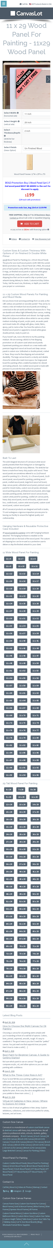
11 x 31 (22, 618)
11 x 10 (21, 566)
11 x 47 (36, 655)
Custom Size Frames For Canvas (32, 1203)
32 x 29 (36, 849)
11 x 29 (36, 611)
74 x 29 (36, 953)
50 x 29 (36, 894)
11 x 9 (8, 566)
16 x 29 (22, 812)
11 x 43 (22, 648)
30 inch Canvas (26, 1136)
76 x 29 (22, 961)
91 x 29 (22, 998)
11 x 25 (22, 603)
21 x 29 (9, 826)
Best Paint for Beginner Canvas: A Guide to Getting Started (26, 1056)
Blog (7, 1191)
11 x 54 (9, 678)
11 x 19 (22, 588)
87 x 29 (9, 991)
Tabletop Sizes (9, 1222)
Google (28, 1191)
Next (48, 79)
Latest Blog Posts (12, 1015)
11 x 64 (22, 700)
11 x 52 (22, 670)
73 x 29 (22, 953)
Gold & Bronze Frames (23, 1206)
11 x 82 (22, 745)
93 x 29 (9, 1006)
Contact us (14, 218)
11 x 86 (36, 752)
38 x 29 (36, 864)
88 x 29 (22, 991)
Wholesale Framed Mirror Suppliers (16, 1225)
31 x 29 (22, 849)
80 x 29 (36, 968)
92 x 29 (36, 998)
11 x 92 (36, 767)
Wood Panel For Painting (38, 1163)
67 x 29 (22, 938)
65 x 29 (36, 931)
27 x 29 (9, 841)
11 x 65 (36, 700)
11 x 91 (22, 767)
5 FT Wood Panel (20, 1172)
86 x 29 (36, 983)
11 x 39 (9, 640)
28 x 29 (22, 841)
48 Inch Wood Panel (34, 1166)
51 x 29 (9, 901)
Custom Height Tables (12, 1219)
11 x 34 (22, 626)
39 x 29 (9, 871)
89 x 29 (36, 991)
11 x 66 (9, 708)
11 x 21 (9, 596)
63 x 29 (9, 931)
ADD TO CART (31, 223)
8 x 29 (32, 789)
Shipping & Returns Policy (12, 1236)
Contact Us (25, 239)
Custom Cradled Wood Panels (14, 1163)
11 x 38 (36, 633)
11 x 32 (36, 618)
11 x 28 (22, 611)
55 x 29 (22, 909)
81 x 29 (9, 976)
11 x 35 (36, 626)
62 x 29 (36, 923)
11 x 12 (9, 573)
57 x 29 (9, 916)
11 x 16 (22, 581)
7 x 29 (20, 789)
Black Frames (8, 1206)
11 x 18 (9, 588)
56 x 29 (36, 909)
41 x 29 (36, 871)
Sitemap (36, 1187)
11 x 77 (36, 730)
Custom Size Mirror (30, 1213)
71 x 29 (36, 946)
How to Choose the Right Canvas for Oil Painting (24, 1027)
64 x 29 (22, 931)
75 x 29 (9, 961)
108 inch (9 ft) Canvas (22, 1145)
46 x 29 (22, 886)
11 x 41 (36, 640)
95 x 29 (36, 1006)
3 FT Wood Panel (37, 1169)
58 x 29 (22, 916)
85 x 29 (22, 983)
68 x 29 (36, 938)
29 (6, 260)
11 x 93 (9, 775)
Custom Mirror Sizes (25, 1216)
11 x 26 (36, 603)
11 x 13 (22, 573)
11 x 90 (9, 767)
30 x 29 (9, 849)
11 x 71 (36, 715)
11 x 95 (36, 775)
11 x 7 (20, 558)
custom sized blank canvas (38, 1127)
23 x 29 (36, 826)
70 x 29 (22, 946)
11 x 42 (9, 648)
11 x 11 (35, 566)
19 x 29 (22, 819)
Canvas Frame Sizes (10, 1203)
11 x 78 (9, 737)
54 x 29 (9, 909)
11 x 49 (22, 663)
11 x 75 (9, 730)
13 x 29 (22, 804)
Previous (5, 79)
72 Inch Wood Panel (21, 1169)
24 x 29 (9, 834)
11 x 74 (36, 722)
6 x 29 (8, 789)
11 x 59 (36, 685)
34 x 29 (22, 856)
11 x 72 (9, 722)
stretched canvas (11, 1130)
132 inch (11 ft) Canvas (12, 1148)
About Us (13, 1187)
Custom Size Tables (42, 1216)
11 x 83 (36, 745)
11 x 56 (36, 678)
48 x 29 (9, 894)
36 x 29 (9, 864)
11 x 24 (9, 603)
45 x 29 (9, 886)
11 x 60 (9, 693)
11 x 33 (9, 626)
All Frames (33, 1209)
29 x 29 (36, 841)
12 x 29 (9, 804)
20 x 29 (36, 819)
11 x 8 (32, 558)
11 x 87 (9, 760)
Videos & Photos (25, 1187)
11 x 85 (22, 752)
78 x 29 (9, 968)
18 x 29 (9, 819)
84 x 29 (9, 983)
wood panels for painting (15, 533)
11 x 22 (22, 596)
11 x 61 (22, 693)
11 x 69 (9, 715)
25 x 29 (22, 834)
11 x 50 (36, 663)
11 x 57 (9, 685)
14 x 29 (36, 804)
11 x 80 (36, 737)
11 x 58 (22, 685)
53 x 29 (36, 901)
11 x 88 (22, 760)
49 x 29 (22, 894)
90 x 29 (9, 998)
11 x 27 (9, 611)
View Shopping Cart (42, 239)
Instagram (17, 1191)
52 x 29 (22, 901)
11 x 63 (9, 700)
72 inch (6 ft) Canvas (18, 1142)
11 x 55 (22, 678)
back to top (26, 1244)
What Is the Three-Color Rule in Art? (22, 1075)
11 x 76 (22, 730)
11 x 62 (36, 693)
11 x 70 (22, 715)
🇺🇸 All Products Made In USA (40, 4)
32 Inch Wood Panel (17, 1166)
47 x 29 (36, 886)
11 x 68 (36, 708)
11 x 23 (36, 596)
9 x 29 (8, 797)
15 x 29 (9, 812)
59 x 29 (36, 916)
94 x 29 (22, 1006)
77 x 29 (36, 961)
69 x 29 (9, 946)
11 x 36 (9, 633)
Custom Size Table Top (41, 1219)
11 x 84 (9, 752)
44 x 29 (36, 879)
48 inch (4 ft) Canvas (26, 1139)
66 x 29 (9, 938)
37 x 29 (22, 864)
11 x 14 (36, 573)
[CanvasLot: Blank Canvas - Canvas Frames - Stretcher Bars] (26, 12)
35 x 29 (36, 856)
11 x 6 (8, 558)
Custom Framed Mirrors (12, 1213)
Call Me (24, 4)
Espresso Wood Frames (19, 1209)
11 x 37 (22, 633)
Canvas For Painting (31, 1150)
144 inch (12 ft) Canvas (31, 1148)
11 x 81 (9, 745)
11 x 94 (22, 775)
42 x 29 (9, 879)
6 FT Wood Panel (35, 1172)
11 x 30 (9, 618)
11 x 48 (9, 663)
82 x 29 (22, 976)
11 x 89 (36, 760)
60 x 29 (9, 923)
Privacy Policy (35, 1234)
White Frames (39, 1206)
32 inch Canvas (40, 1136)
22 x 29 (22, 826)
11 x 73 (22, 722)
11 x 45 (9, 655)
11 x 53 (36, 670)
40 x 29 (22, 871)
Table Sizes (26, 1219)
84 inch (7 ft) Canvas (35, 1142)
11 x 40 (22, 640)
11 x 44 (36, 648)
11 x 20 (36, 588)
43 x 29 (22, 879)
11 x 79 (22, 737)
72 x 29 (9, 953)
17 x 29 (36, 812)
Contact (44, 1187)
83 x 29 (36, 976)
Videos (14, 239)
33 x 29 (9, 856)
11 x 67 (22, 708)
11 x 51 (9, 670)
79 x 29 (22, 968)
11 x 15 (9, 581)
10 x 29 (21, 797)
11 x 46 (22, 655)
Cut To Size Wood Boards (26, 1222)
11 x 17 (36, 581)
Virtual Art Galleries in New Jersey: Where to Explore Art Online (25, 1102)
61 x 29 (22, 923)
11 (3, 260)
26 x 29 (36, 834)
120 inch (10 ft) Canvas (41, 1145)
